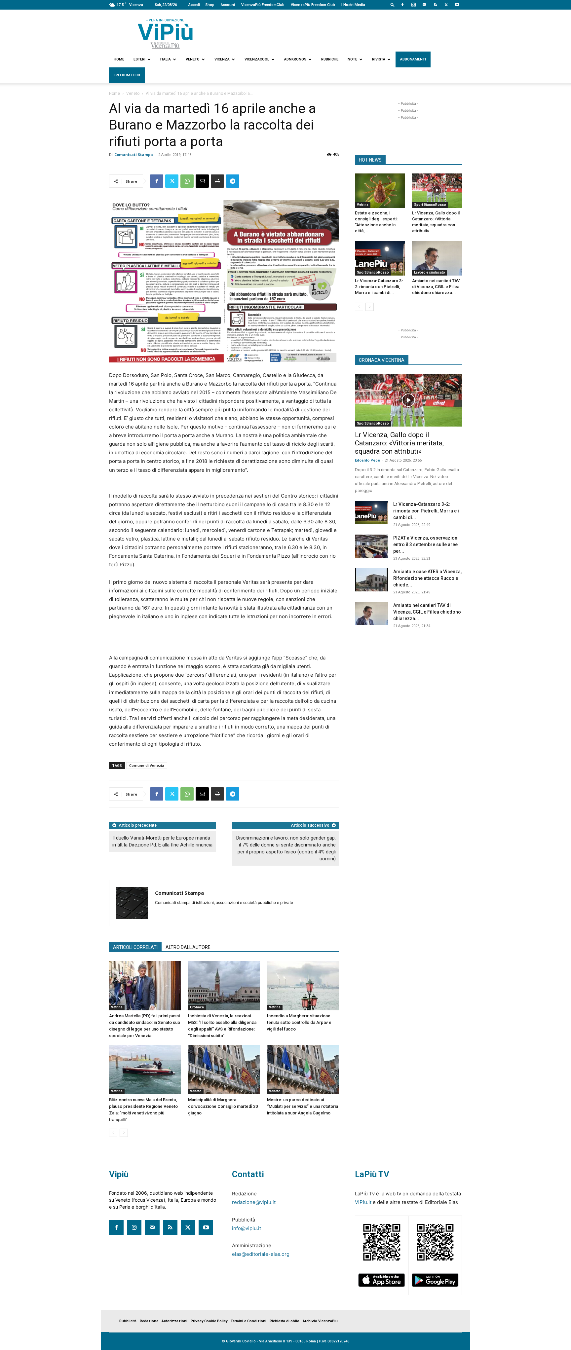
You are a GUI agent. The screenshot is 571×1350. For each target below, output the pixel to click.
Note (352, 59)
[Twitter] (446, 4)
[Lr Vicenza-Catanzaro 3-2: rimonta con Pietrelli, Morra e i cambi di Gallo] (380, 258)
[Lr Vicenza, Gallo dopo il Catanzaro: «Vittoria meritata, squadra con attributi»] (437, 190)
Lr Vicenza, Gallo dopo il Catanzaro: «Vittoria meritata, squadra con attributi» (399, 443)
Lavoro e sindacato (429, 272)
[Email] (202, 181)
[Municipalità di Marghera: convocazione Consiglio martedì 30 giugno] (224, 1069)
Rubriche (329, 59)
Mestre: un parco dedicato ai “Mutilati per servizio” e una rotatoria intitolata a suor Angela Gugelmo (302, 1106)
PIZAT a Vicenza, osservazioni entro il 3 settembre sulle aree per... (426, 544)
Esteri (139, 59)
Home (119, 59)
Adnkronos (295, 59)
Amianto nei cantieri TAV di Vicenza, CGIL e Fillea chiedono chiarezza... (436, 286)
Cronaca (197, 1007)
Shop (209, 5)
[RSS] (435, 4)
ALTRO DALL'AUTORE (188, 947)
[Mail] (424, 4)
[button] (393, 4)
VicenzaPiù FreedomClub (263, 5)
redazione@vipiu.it (254, 1202)
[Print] (217, 181)
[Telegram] (232, 181)
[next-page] (124, 1133)
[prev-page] (113, 1133)
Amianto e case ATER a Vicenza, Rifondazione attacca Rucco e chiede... (427, 578)
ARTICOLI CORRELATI (135, 947)
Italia (165, 59)
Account (228, 5)
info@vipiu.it (246, 1228)
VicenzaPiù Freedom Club (313, 5)
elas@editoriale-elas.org (260, 1254)
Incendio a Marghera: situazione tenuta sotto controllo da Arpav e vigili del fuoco (299, 1022)
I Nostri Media (353, 5)
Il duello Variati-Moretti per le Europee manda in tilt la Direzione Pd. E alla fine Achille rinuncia (162, 841)
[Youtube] (457, 4)
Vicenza (222, 59)
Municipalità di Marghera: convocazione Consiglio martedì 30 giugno (223, 1106)
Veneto (193, 59)
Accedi (194, 5)
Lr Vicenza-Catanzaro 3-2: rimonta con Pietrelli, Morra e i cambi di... (379, 286)
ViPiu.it (363, 1202)
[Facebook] (402, 4)
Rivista (378, 59)
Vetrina (117, 1007)
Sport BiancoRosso (430, 204)
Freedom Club (127, 75)
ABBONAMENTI (413, 59)
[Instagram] (413, 4)
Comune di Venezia (146, 765)
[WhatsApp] (187, 181)
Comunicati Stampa (133, 154)
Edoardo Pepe (367, 460)
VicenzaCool (257, 59)
